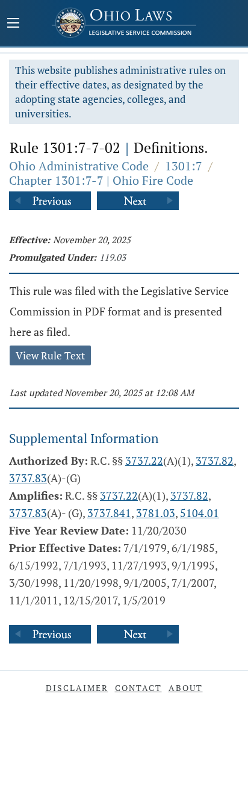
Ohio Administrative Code (79, 166)
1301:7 (183, 166)
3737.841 (109, 513)
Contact (138, 687)
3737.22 (144, 460)
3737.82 (215, 460)
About (186, 687)
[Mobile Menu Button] (13, 24)
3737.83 (28, 478)
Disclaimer (77, 687)
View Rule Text (50, 355)
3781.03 (155, 513)
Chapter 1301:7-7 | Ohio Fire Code (101, 180)
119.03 (112, 257)
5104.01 (199, 513)
